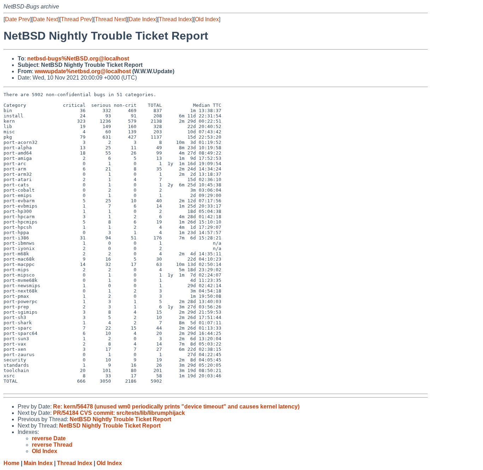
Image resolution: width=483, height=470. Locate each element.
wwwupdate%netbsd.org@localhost (83, 71)
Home (11, 463)
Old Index (207, 19)
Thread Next (110, 19)
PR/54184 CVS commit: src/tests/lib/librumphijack (119, 413)
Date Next (45, 19)
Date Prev (17, 19)
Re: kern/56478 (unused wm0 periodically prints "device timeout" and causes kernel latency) (176, 407)
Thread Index (175, 19)
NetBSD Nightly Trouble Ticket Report (120, 419)
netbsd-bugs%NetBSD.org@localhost (78, 59)
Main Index (38, 463)
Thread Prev (76, 19)
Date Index (142, 19)
